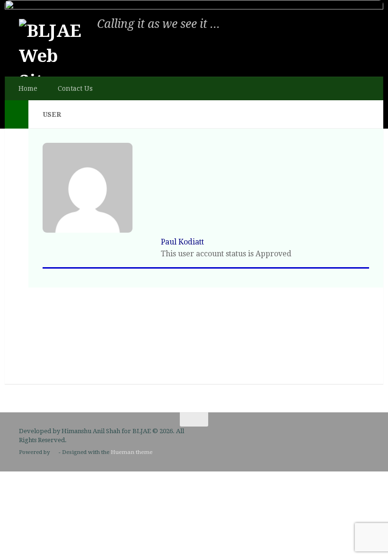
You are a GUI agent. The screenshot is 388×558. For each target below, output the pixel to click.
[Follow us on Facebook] (362, 438)
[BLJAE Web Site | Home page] (54, 54)
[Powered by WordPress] (54, 452)
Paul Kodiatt (182, 241)
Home (27, 88)
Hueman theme (131, 452)
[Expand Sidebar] (16, 114)
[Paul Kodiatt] (87, 230)
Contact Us (75, 88)
